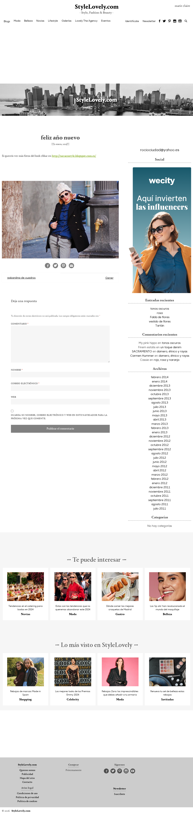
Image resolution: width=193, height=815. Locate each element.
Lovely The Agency (86, 20)
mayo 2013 (159, 415)
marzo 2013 (160, 424)
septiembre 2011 (159, 500)
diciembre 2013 (159, 385)
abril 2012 (159, 470)
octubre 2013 (160, 394)
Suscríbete (119, 794)
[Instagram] (174, 21)
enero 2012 (159, 483)
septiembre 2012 (159, 449)
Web (13, 397)
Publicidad (27, 774)
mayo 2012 (159, 466)
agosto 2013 (159, 402)
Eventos (105, 20)
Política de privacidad (27, 797)
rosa (160, 313)
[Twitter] (164, 21)
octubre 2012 (160, 445)
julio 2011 (159, 508)
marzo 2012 (160, 474)
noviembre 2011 (160, 491)
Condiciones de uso (27, 793)
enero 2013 (159, 432)
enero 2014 (159, 381)
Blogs (7, 21)
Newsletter (149, 21)
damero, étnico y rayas (172, 351)
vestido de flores (160, 321)
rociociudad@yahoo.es (159, 149)
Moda (17, 20)
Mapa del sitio (27, 778)
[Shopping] (25, 685)
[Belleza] (167, 600)
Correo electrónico (25, 383)
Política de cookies (27, 801)
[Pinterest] (169, 21)
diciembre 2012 (159, 436)
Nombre (17, 370)
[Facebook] (160, 21)
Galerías (66, 20)
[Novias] (25, 600)
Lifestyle (53, 20)
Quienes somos (27, 770)
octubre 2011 (160, 495)
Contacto (27, 782)
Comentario (19, 324)
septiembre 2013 (159, 398)
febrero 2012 (159, 479)
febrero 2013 (159, 428)
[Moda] (72, 600)
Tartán (159, 325)
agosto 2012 (159, 453)
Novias (40, 20)
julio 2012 (159, 457)
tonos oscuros (159, 308)
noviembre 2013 (160, 390)
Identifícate (132, 21)
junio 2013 (160, 411)
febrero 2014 (159, 377)
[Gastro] (120, 600)
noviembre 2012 (160, 441)
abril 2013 (159, 419)
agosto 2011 (159, 504)
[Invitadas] (167, 685)
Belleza (28, 20)
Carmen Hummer (142, 355)
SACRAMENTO (142, 351)
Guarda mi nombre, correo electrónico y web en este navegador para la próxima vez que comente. (59, 417)
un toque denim (170, 347)
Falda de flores (159, 317)
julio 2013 (159, 407)
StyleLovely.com (96, 7)
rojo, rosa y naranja (166, 360)
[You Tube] (180, 21)
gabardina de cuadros (21, 277)
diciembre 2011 (159, 487)
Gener (109, 278)
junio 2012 (160, 462)
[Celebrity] (72, 685)
